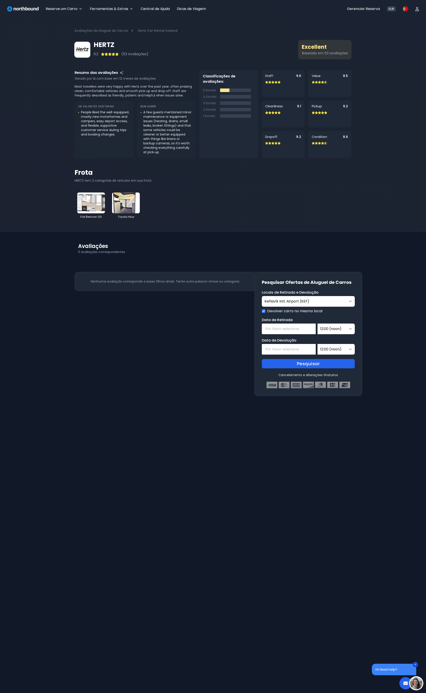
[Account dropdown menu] (417, 9)
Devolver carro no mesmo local (294, 311)
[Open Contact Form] (405, 683)
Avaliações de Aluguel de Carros (101, 30)
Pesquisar (308, 364)
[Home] (23, 9)
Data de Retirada (277, 319)
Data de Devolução (279, 340)
